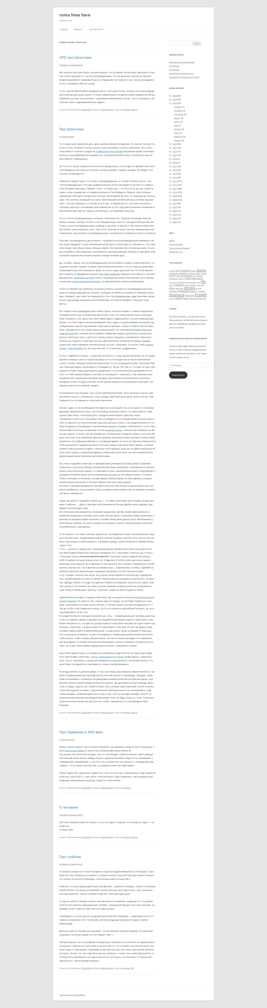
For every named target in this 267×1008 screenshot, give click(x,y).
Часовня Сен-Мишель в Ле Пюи (184, 77)
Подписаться (178, 375)
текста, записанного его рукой (107, 656)
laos (198, 282)
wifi (204, 298)
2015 (175, 173)
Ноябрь (178, 106)
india (187, 278)
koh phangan (191, 282)
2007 (175, 203)
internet (181, 282)
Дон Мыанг (174, 69)
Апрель (177, 129)
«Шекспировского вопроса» (86, 281)
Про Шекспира (71, 129)
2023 (175, 144)
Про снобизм (70, 856)
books (127, 109)
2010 (175, 192)
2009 (175, 196)
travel (201, 295)
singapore (183, 291)
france (172, 275)
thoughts (189, 295)
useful (178, 298)
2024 (175, 103)
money (187, 285)
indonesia (197, 278)
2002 (175, 222)
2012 (175, 184)
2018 (175, 162)
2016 (175, 170)
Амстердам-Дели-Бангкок (181, 73)
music (193, 285)
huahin (181, 278)
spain (193, 291)
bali (177, 270)
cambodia (173, 273)
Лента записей (176, 244)
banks (193, 270)
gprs (178, 275)
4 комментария (66, 136)
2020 (175, 155)
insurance (173, 282)
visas (199, 298)
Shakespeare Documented (109, 151)
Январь (177, 140)
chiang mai (194, 273)
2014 (175, 177)
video (186, 298)
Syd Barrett (174, 66)
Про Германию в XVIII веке (81, 732)
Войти (172, 240)
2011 (175, 188)
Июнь (177, 121)
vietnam (193, 298)
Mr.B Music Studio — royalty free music (187, 316)
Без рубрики (107, 109)
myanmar (200, 285)
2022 (175, 147)
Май (176, 125)
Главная (63, 29)
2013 (175, 181)
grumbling (186, 275)
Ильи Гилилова (111, 274)
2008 (175, 199)
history (134, 109)
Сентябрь (178, 114)
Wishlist (78, 29)
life (132, 968)
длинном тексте (113, 430)
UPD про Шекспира (75, 57)
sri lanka (201, 291)
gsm (194, 276)
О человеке (68, 807)
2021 (175, 151)
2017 (175, 166)
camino (183, 273)
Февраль (178, 136)
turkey (171, 299)
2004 (175, 214)
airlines (172, 271)
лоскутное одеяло (74, 750)
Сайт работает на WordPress (72, 995)
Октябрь (178, 110)
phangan (179, 288)
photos (189, 288)
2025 (175, 99)
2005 (175, 210)
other (172, 288)
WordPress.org (176, 251)
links (171, 285)
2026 (175, 95)
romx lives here (74, 15)
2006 (175, 207)
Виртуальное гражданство (182, 62)
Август (177, 118)
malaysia (178, 285)
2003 (175, 218)
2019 (175, 158)
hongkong (173, 278)
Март (176, 132)
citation (134, 837)
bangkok (185, 270)
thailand (176, 295)
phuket (198, 288)
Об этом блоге (96, 29)
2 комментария (66, 739)
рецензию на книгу (84, 277)
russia (172, 291)
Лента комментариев (179, 248)
